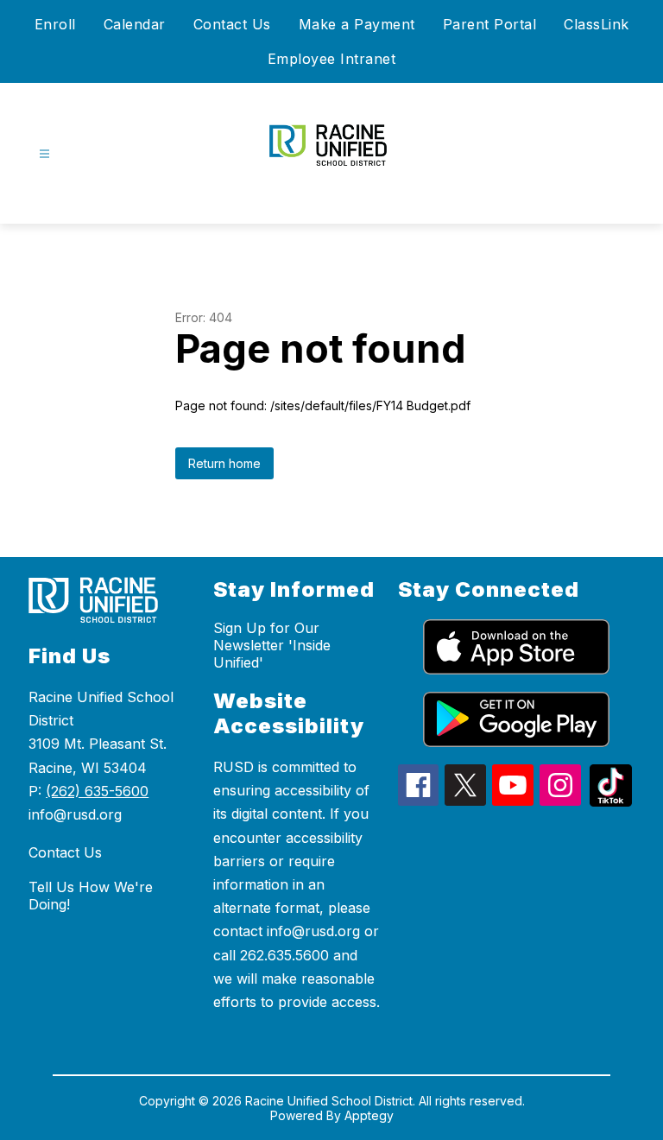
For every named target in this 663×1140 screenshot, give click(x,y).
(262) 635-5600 (97, 791)
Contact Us (232, 24)
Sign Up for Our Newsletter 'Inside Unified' (272, 645)
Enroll (55, 24)
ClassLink (596, 24)
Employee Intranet (332, 58)
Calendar (135, 24)
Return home (224, 463)
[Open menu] (44, 154)
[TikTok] (611, 801)
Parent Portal (490, 24)
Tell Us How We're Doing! (90, 895)
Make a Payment (357, 24)
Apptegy (369, 1115)
